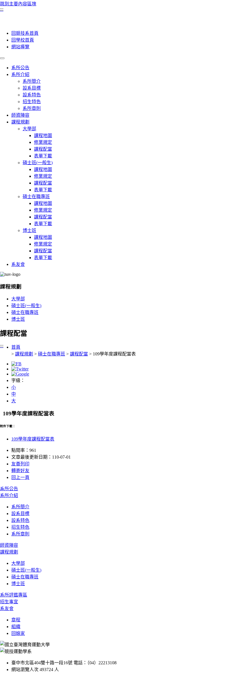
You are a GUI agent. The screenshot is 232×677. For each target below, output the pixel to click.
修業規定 (43, 142)
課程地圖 (43, 135)
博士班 (29, 230)
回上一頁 (20, 477)
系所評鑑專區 (13, 595)
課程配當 (43, 149)
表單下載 (43, 155)
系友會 (18, 264)
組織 (15, 626)
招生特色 (32, 101)
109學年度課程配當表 (32, 439)
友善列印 (20, 463)
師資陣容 (20, 115)
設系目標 (32, 88)
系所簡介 (32, 81)
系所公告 (20, 67)
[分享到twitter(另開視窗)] (20, 368)
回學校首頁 (22, 40)
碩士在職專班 (36, 196)
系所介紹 (20, 74)
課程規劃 (20, 122)
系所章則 (32, 108)
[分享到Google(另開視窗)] (20, 374)
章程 (15, 619)
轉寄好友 (20, 470)
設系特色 (32, 94)
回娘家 (18, 633)
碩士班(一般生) (38, 162)
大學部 (29, 128)
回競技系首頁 (24, 33)
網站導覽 (20, 46)
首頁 (15, 347)
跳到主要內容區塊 (18, 3)
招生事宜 (9, 601)
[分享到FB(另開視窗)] (16, 363)
